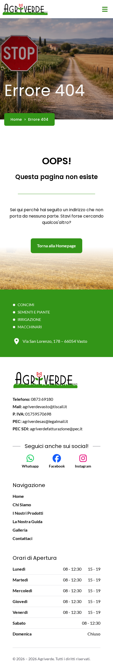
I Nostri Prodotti (28, 512)
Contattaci (22, 538)
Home (18, 496)
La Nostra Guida (27, 521)
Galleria (20, 529)
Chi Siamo (22, 504)
